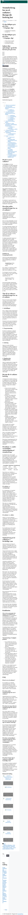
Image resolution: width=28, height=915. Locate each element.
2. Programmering (12, 116)
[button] (4, 102)
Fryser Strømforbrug (4, 868)
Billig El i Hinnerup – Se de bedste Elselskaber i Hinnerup (8, 846)
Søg (3, 853)
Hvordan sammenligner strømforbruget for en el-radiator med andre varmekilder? (12, 151)
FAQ (7, 135)
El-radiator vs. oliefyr (13, 129)
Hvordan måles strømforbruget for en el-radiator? (10, 107)
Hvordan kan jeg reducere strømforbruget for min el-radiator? (12, 143)
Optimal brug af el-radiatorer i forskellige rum (10, 131)
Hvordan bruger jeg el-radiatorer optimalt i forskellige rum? (12, 155)
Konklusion (8, 132)
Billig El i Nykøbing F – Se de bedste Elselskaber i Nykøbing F (4, 875)
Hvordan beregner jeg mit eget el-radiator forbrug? (12, 147)
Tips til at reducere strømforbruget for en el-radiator (10, 113)
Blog (5, 843)
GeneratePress (20, 913)
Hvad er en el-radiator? (10, 105)
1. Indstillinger (12, 115)
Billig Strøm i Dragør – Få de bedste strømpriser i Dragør (9, 848)
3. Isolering (11, 117)
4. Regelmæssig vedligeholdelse (11, 119)
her (3, 64)
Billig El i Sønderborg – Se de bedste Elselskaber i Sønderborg (4, 898)
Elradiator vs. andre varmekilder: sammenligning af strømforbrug (11, 124)
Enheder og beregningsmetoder (11, 110)
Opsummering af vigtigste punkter (11, 134)
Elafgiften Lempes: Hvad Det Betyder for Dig (4, 883)
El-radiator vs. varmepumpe (11, 127)
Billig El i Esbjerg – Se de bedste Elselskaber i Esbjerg (4, 890)
